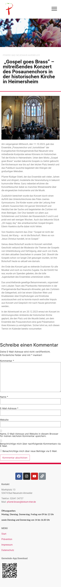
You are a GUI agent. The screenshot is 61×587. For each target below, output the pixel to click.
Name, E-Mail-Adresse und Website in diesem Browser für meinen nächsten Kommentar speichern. (29, 435)
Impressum (7, 544)
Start (3, 533)
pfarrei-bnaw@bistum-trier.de (21, 502)
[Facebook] (18, 476)
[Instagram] (26, 476)
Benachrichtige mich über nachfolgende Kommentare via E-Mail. (30, 445)
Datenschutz (7, 550)
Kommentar (7, 361)
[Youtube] (34, 476)
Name (4, 397)
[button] (54, 8)
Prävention (6, 539)
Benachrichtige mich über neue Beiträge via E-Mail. (30, 451)
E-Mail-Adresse (9, 408)
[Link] (42, 476)
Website (4, 420)
